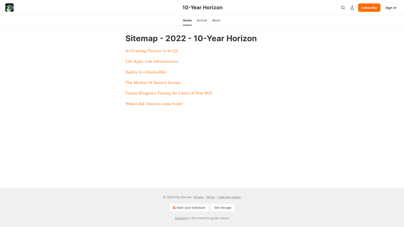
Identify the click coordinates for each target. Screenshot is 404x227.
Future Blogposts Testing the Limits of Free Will (168, 93)
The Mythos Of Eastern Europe (153, 83)
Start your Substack (191, 208)
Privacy (199, 197)
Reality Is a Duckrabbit (146, 72)
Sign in (390, 7)
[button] (187, 20)
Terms (210, 197)
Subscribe (369, 7)
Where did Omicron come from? (154, 104)
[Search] (343, 7)
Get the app (222, 208)
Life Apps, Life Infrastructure (151, 61)
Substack (181, 218)
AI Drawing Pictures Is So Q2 (151, 51)
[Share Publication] (352, 7)
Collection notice (229, 197)
